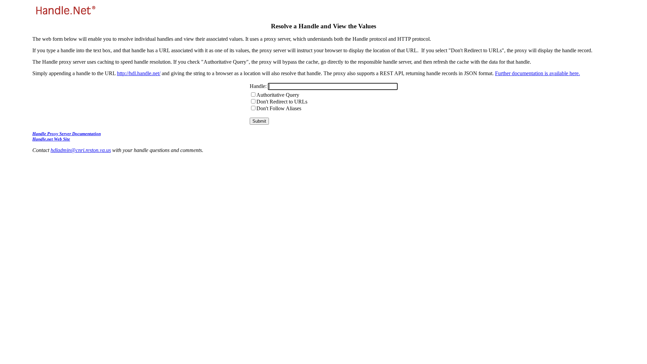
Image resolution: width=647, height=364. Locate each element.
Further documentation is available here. (537, 73)
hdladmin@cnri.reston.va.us (81, 150)
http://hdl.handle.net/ (138, 73)
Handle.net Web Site (51, 139)
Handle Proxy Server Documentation (66, 133)
